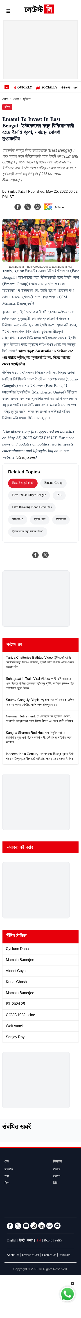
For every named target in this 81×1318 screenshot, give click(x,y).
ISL (59, 495)
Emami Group (53, 483)
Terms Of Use (30, 1255)
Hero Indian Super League (29, 495)
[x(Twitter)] (27, 206)
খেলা (16, 100)
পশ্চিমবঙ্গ (65, 88)
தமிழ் (58, 1241)
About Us (13, 1255)
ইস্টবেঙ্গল (61, 519)
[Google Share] (55, 209)
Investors (64, 1255)
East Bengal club (23, 483)
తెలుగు (48, 1241)
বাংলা (38, 1241)
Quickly (24, 88)
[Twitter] (18, 1225)
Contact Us (49, 1255)
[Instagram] (33, 1225)
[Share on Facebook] (35, 555)
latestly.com (25, 458)
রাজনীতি (8, 1169)
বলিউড (56, 1169)
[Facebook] (17, 206)
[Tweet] (45, 555)
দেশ (75, 88)
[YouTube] (25, 1225)
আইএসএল (17, 519)
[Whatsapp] (37, 206)
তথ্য (6, 1176)
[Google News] (49, 1225)
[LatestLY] (39, 12)
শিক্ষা (6, 1183)
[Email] (57, 1225)
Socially (49, 88)
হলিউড (56, 1176)
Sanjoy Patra (16, 192)
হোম (5, 100)
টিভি (55, 1183)
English (11, 1241)
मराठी (30, 1241)
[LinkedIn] (41, 1225)
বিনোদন (57, 1162)
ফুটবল (27, 100)
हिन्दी (22, 1241)
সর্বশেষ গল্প (14, 645)
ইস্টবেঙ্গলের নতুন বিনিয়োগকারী (27, 531)
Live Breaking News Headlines (32, 507)
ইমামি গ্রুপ (39, 519)
